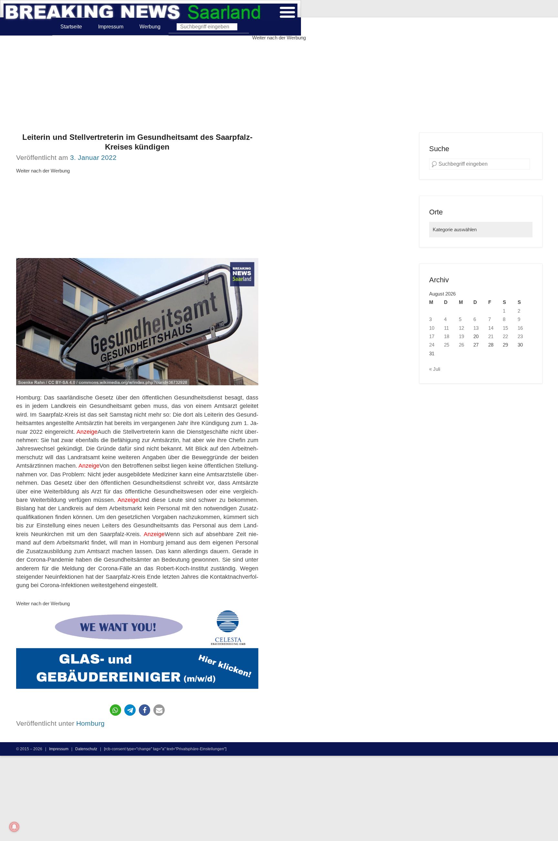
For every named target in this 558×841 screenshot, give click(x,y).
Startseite (71, 26)
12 (461, 328)
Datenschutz (86, 749)
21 (490, 336)
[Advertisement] (279, 87)
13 (476, 328)
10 (431, 328)
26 (461, 345)
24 (431, 345)
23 (520, 336)
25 (446, 345)
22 (505, 336)
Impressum (110, 26)
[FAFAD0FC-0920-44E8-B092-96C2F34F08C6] (137, 651)
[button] (115, 710)
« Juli (434, 369)
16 (520, 328)
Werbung (150, 26)
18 (446, 336)
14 (490, 328)
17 (431, 336)
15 (505, 328)
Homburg (90, 723)
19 (461, 336)
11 (446, 328)
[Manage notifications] (14, 827)
